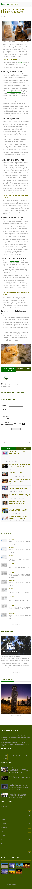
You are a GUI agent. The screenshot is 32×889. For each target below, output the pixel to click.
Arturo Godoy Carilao (13, 784)
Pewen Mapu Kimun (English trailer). (10, 651)
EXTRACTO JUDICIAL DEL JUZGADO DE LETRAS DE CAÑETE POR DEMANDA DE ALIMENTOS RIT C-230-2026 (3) (20, 592)
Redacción (21, 15)
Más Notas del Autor (23, 369)
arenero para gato (14, 261)
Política (16, 819)
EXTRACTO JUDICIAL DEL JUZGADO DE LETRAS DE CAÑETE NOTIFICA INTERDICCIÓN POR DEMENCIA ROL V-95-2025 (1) (20, 559)
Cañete (16, 835)
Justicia (16, 852)
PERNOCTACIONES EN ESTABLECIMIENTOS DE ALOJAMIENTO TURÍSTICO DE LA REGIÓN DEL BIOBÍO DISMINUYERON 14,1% (16, 699)
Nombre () (5, 405)
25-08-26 (12, 572)
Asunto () (5, 413)
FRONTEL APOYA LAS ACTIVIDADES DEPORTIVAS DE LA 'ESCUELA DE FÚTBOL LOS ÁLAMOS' (18, 511)
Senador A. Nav (16, 848)
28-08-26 (12, 555)
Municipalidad (16, 807)
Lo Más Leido (8, 448)
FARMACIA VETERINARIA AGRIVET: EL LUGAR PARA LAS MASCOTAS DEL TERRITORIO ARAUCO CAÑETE (18, 796)
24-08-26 (12, 580)
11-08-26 (12, 605)
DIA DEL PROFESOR (7, 459)
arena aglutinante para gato (14, 92)
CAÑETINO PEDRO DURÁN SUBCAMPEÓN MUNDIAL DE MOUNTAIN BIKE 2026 (19, 474)
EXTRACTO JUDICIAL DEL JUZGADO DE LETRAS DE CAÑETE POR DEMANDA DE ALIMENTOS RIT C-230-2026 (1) (20, 609)
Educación (16, 844)
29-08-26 (12, 547)
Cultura (16, 831)
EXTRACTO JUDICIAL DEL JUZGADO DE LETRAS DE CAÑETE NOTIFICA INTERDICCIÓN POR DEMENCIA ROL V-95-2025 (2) (20, 551)
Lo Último (23, 448)
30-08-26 (12, 539)
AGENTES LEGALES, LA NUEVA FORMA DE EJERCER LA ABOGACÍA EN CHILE (19, 465)
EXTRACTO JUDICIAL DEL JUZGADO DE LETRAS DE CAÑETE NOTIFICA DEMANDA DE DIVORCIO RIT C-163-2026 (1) (20, 584)
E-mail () (5, 409)
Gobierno (16, 811)
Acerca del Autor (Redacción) (8, 369)
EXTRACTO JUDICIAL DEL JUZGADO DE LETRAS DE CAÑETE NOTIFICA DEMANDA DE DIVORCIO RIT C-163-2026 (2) (20, 576)
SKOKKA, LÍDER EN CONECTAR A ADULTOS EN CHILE (17, 452)
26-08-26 (12, 564)
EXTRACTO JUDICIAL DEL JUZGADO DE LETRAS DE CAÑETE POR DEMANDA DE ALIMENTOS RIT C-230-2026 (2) (20, 600)
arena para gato (21, 62)
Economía (16, 815)
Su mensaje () (5, 417)
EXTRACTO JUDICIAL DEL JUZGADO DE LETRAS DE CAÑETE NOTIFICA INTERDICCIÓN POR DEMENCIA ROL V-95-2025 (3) (20, 543)
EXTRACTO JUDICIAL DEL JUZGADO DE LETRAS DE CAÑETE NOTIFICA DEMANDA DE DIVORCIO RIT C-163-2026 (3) (20, 567)
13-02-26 (12, 613)
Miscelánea (16, 823)
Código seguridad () (5, 423)
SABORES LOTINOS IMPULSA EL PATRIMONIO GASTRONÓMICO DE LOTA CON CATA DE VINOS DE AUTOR (19, 771)
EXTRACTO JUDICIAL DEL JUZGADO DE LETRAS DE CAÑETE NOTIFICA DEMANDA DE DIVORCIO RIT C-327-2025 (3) (20, 617)
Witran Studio (28, 876)
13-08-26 (12, 588)
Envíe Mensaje (16, 429)
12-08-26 (12, 596)
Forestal (16, 840)
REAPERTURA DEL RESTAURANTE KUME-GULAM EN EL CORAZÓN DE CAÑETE (19, 786)
